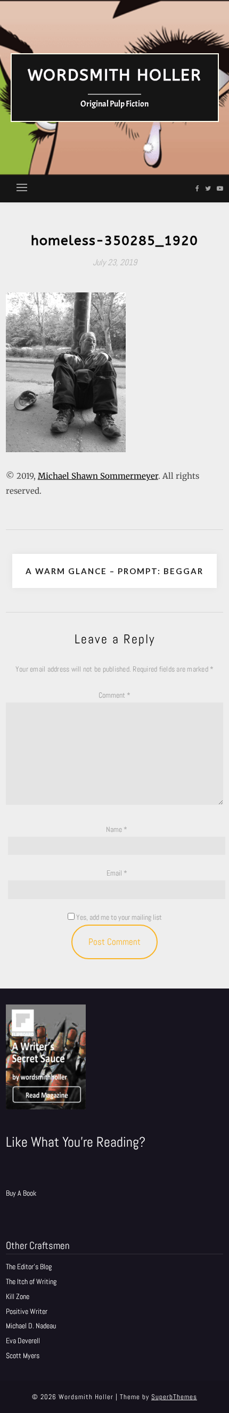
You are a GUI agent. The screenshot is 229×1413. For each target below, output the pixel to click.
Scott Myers (22, 1355)
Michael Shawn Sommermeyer (98, 476)
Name (116, 829)
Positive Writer (26, 1311)
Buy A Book (21, 1193)
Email (117, 873)
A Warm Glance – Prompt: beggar (114, 571)
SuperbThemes (174, 1396)
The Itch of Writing (31, 1281)
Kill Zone (17, 1296)
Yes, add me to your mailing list (118, 917)
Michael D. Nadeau (31, 1325)
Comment (114, 695)
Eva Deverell (23, 1340)
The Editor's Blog (29, 1266)
